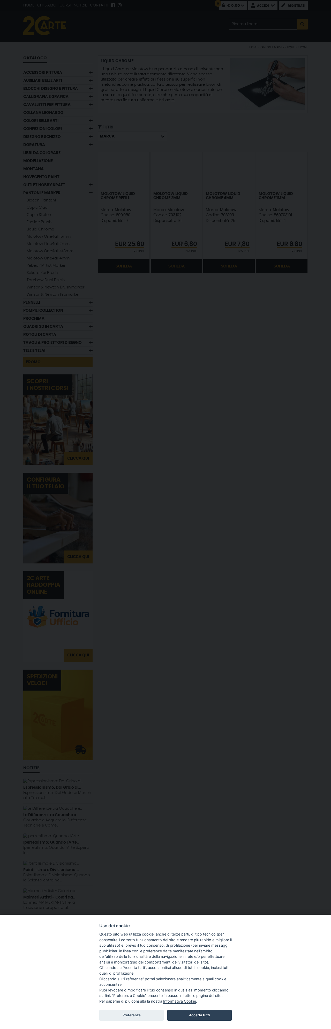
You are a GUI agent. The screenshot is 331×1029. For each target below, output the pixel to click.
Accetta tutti (199, 1015)
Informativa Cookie (179, 1001)
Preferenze (132, 1015)
